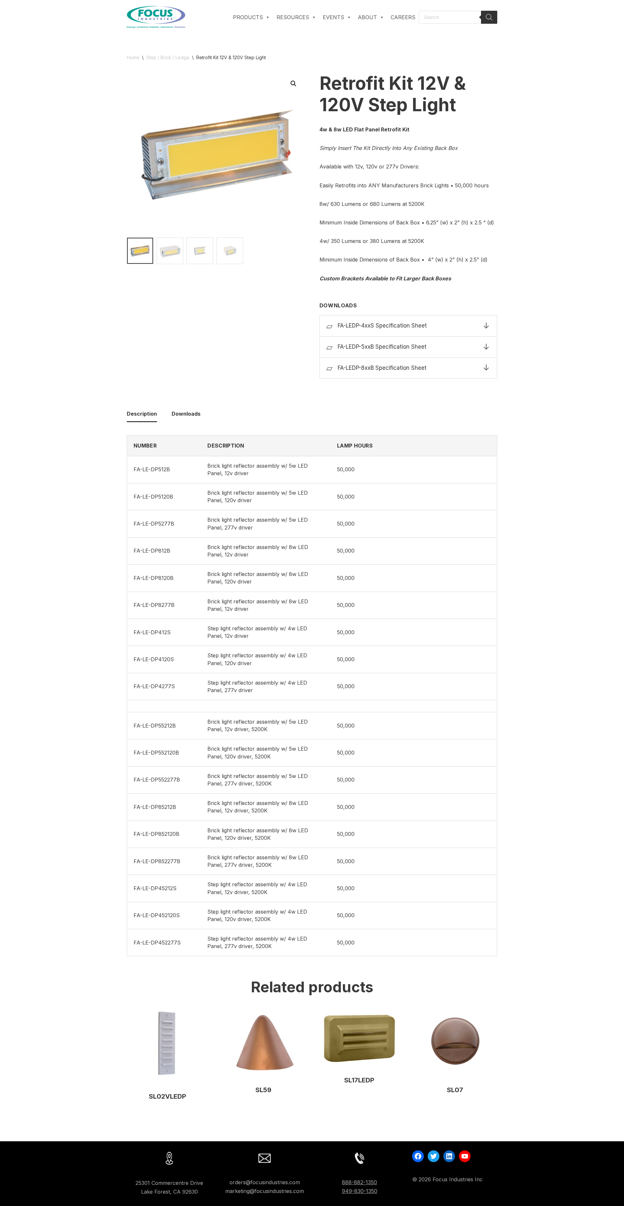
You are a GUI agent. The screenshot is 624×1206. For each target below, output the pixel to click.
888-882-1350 (359, 1182)
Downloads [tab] (186, 413)
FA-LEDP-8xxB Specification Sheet (382, 368)
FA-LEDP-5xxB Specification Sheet (382, 346)
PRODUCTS (248, 17)
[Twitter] (433, 1156)
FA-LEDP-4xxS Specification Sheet (382, 325)
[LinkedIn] (449, 1156)
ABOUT (367, 17)
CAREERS (403, 17)
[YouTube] (465, 1156)
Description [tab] (142, 413)
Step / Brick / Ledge (167, 57)
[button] (293, 83)
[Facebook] (418, 1156)
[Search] (489, 17)
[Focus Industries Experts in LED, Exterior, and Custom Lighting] (156, 17)
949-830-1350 (359, 1191)
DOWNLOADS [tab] (408, 305)
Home (133, 57)
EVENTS (333, 17)
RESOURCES (293, 17)
